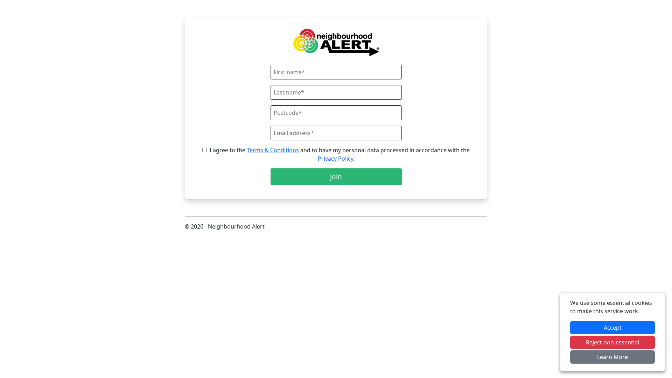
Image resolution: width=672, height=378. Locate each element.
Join (336, 176)
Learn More (612, 357)
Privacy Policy (335, 158)
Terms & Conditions (273, 150)
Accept (613, 327)
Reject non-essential (612, 342)
